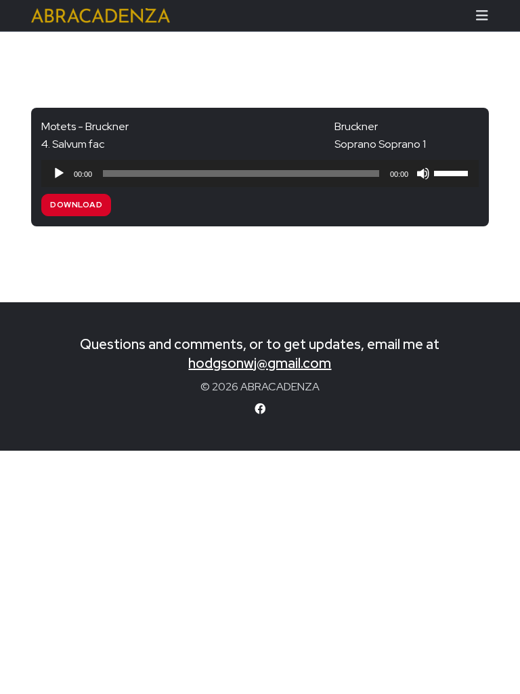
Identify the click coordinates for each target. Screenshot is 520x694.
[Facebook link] (260, 409)
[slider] (453, 172)
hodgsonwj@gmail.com (259, 363)
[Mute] (423, 173)
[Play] (59, 173)
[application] (260, 173)
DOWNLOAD (76, 204)
